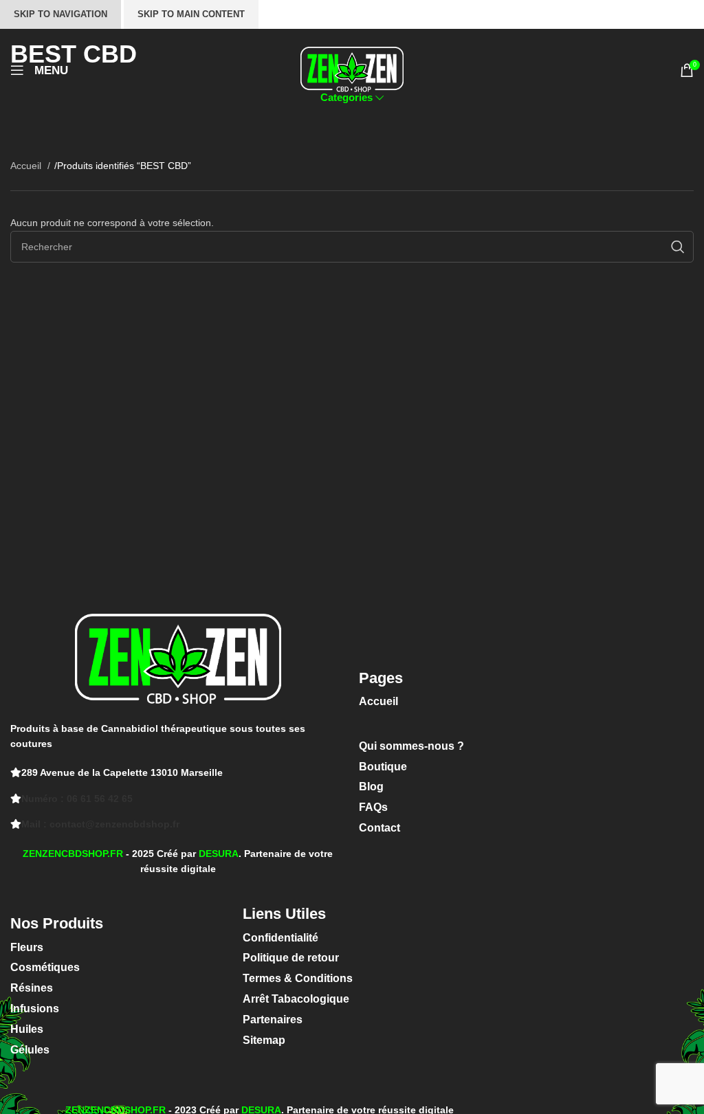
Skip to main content (191, 14)
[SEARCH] (678, 247)
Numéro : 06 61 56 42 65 (77, 798)
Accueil (27, 165)
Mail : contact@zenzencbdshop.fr (100, 823)
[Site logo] (352, 69)
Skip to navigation (60, 14)
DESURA (219, 853)
